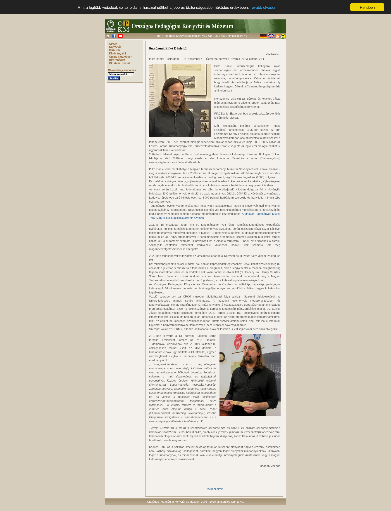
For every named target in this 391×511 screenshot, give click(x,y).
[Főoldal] (108, 36)
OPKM (113, 43)
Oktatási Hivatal (119, 63)
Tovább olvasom (263, 7)
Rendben (367, 7)
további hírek (215, 489)
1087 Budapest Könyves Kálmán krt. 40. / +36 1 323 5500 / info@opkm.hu (202, 36)
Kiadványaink (118, 53)
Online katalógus (121, 56)
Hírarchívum (117, 60)
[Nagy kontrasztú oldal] (282, 36)
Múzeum (114, 50)
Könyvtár (115, 47)
